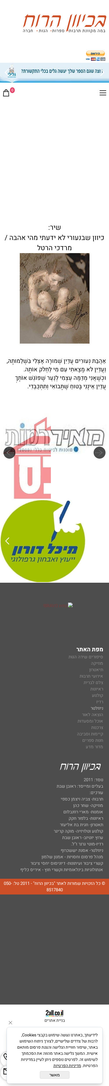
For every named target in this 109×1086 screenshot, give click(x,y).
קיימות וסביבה (90, 734)
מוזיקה (97, 663)
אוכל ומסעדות (90, 721)
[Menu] (103, 94)
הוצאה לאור (92, 714)
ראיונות (96, 689)
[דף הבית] (64, 24)
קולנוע (97, 695)
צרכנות (97, 727)
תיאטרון (96, 669)
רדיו (99, 702)
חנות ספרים (92, 740)
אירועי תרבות (91, 676)
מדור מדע (94, 747)
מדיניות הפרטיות (67, 1066)
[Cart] (6, 94)
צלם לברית (93, 682)
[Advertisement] (54, 159)
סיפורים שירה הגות (86, 657)
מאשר (54, 1075)
